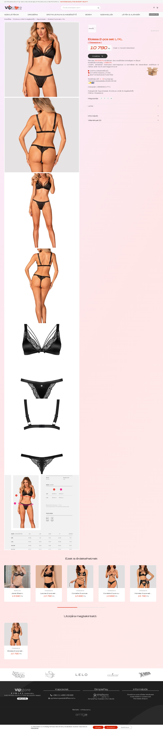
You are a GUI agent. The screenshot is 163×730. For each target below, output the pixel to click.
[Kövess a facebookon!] (11, 693)
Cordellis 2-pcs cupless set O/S (117, 593)
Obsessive (98, 93)
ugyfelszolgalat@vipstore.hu (47, 1)
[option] (18, 674)
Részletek (35, 728)
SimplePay (101, 689)
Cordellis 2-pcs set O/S (82, 593)
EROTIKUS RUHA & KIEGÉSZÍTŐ (62, 15)
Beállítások (125, 727)
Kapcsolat (62, 689)
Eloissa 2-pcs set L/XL (17, 651)
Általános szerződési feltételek (140, 694)
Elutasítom (111, 727)
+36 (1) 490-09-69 (26, 1)
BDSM (88, 15)
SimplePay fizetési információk (101, 699)
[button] (15, 601)
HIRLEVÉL (22, 699)
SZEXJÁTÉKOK (11, 15)
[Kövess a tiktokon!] (20, 693)
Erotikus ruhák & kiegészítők (24, 19)
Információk (93, 116)
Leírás (90, 106)
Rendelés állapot (140, 699)
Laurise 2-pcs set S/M (50, 593)
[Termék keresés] (98, 8)
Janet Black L (17, 593)
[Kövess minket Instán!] (14, 693)
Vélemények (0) (94, 120)
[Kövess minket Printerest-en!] (16, 693)
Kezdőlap (7, 19)
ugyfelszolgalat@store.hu (62, 698)
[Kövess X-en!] (18, 693)
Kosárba (96, 56)
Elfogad (98, 727)
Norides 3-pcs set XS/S (145, 593)
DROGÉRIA (33, 15)
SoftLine (17, 590)
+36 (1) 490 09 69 (62, 695)
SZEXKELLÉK (106, 15)
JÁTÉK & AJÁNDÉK (131, 15)
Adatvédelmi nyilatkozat (140, 696)
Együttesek (41, 19)
